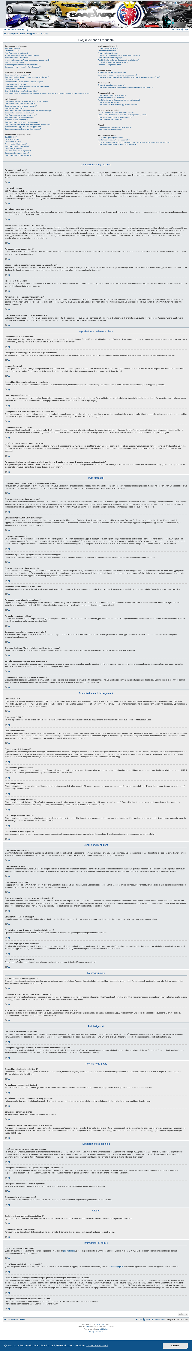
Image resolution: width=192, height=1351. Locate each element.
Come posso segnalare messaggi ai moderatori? (22, 122)
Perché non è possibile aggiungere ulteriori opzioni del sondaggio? (28, 110)
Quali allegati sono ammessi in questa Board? (114, 127)
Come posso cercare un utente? (109, 102)
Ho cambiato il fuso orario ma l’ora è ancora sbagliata (24, 82)
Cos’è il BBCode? (11, 137)
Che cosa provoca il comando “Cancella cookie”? (22, 67)
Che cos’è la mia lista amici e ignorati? (111, 85)
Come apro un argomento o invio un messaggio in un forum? (26, 101)
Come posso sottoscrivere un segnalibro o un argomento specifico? (122, 115)
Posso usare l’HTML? (12, 139)
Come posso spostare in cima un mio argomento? (23, 129)
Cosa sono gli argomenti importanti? (18, 151)
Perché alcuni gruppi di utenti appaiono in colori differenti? (118, 60)
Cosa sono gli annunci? (13, 148)
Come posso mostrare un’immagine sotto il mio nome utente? (27, 86)
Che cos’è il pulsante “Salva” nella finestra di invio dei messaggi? (28, 124)
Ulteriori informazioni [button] (97, 1345)
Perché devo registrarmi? (14, 48)
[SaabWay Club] (18, 14)
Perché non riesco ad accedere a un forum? (21, 115)
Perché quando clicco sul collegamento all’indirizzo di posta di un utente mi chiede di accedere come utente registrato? (47, 93)
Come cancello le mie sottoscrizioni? (111, 119)
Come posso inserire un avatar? (16, 89)
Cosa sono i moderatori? (107, 51)
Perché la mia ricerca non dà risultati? (111, 98)
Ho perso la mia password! (14, 62)
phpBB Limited (69, 1251)
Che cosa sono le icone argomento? (18, 155)
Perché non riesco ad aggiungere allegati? (20, 117)
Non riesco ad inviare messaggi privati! (112, 72)
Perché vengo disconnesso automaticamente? (21, 65)
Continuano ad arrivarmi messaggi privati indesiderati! (117, 75)
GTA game (101, 1324)
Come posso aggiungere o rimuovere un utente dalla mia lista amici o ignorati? (126, 87)
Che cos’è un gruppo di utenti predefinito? (113, 62)
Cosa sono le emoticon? (13, 141)
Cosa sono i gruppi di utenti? (108, 53)
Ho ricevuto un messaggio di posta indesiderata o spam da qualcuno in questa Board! (129, 77)
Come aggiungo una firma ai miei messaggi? (21, 106)
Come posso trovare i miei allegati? (110, 130)
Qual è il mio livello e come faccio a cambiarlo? (21, 91)
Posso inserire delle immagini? (16, 144)
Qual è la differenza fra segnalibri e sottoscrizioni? (116, 112)
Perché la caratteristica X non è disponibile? (113, 140)
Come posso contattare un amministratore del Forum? (117, 144)
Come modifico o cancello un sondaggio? (19, 113)
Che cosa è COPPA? (12, 51)
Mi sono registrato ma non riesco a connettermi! (22, 55)
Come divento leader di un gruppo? (110, 58)
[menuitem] (25, 30)
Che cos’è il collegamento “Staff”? (110, 65)
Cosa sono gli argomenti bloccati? (17, 153)
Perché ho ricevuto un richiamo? (16, 120)
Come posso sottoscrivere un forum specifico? (115, 117)
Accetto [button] (175, 1345)
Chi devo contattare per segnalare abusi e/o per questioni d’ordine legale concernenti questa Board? (134, 142)
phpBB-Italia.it (103, 1329)
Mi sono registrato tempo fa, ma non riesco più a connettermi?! (27, 60)
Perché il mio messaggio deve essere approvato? (23, 127)
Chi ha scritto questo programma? (110, 138)
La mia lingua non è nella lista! (15, 84)
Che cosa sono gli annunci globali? (17, 146)
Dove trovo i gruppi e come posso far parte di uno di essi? (119, 55)
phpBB (87, 1326)
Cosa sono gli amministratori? (108, 48)
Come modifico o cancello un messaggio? (20, 103)
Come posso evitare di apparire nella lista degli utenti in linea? (27, 77)
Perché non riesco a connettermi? (17, 58)
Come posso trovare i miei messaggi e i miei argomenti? (118, 104)
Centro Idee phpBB (115, 1267)
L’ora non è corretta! (12, 79)
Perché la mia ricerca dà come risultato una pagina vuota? (119, 100)
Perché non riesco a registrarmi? (16, 53)
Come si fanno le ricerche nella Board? (112, 95)
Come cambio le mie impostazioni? (17, 75)
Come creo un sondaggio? (14, 108)
